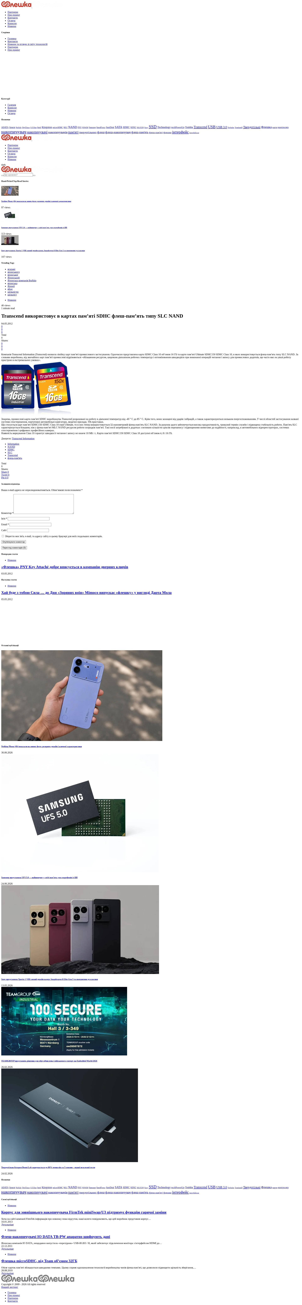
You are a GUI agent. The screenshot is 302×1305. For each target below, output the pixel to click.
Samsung (92, 127)
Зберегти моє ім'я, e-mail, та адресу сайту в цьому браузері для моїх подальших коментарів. (53, 536)
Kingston (47, 127)
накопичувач (13, 131)
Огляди (11, 20)
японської (13, 275)
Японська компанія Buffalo (22, 280)
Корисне (12, 23)
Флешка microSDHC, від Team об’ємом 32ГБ (39, 1261)
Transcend (200, 127)
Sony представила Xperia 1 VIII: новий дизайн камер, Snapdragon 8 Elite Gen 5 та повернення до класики (43, 250)
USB (212, 126)
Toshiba (189, 127)
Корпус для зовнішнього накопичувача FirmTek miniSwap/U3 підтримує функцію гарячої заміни (83, 1212)
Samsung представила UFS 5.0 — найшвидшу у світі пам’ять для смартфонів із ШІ (34, 227)
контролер (283, 127)
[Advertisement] (24, 73)
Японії (11, 286)
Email (5, 524)
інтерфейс (180, 132)
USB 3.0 (221, 127)
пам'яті (73, 132)
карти (274, 127)
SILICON (140, 127)
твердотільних (88, 132)
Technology (164, 127)
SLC (10, 452)
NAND (72, 127)
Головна (12, 38)
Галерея (12, 105)
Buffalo (19, 127)
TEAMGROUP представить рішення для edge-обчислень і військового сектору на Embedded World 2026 (49, 1061)
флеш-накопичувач (118, 132)
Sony (146, 127)
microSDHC (58, 127)
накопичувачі (37, 132)
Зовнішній (239, 127)
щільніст (12, 294)
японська (12, 283)
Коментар (7, 513)
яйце (10, 289)
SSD (153, 126)
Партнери (13, 12)
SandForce (100, 127)
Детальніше (7, 1224)
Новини (12, 26)
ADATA (4, 127)
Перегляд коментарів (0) (14, 548)
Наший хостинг (9, 1287)
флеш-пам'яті (156, 132)
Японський (14, 277)
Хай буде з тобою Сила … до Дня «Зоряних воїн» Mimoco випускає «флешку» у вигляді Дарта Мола (86, 593)
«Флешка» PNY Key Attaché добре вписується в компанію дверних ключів (64, 567)
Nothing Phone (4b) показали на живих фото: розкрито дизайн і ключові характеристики (36, 201)
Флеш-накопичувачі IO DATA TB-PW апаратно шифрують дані (55, 1237)
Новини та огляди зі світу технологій (28, 44)
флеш (101, 132)
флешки (167, 132)
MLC (66, 128)
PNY (80, 128)
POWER (85, 127)
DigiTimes (26, 127)
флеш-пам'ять (139, 132)
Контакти (13, 17)
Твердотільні (251, 127)
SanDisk (110, 127)
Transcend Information (23, 438)
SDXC (133, 127)
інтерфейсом (194, 133)
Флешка (266, 127)
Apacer (12, 127)
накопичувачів (57, 132)
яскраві (11, 269)
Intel (39, 127)
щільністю (13, 292)
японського (14, 272)
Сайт (4, 530)
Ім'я (4, 518)
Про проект (14, 15)
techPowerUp (178, 127)
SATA (118, 127)
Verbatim (231, 127)
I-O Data (33, 127)
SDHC (126, 127)
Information (13, 444)
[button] (3, 164)
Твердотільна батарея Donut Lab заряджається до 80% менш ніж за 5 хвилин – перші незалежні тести (48, 1167)
